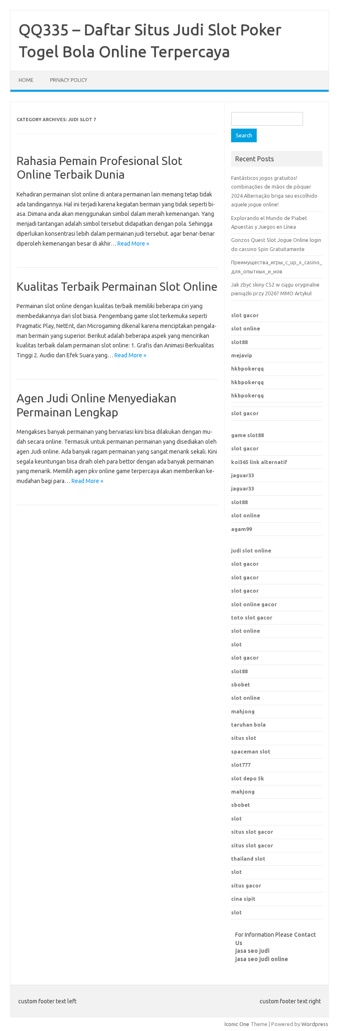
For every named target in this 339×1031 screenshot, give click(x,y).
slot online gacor (254, 604)
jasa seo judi (252, 950)
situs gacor (246, 885)
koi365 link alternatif (259, 462)
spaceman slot (250, 751)
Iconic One (236, 1024)
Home (26, 80)
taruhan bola (248, 724)
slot (236, 644)
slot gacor (245, 315)
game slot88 (247, 435)
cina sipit (243, 899)
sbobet (240, 805)
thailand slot (248, 858)
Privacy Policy (68, 80)
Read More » (133, 243)
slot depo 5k (247, 778)
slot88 (239, 342)
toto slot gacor (251, 617)
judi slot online (251, 550)
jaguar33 (242, 475)
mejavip (241, 355)
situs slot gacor (252, 832)
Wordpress (314, 1024)
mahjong (243, 791)
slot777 (241, 765)
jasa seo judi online (261, 959)
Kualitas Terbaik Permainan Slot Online (117, 286)
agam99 (241, 529)
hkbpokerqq (247, 368)
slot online (245, 328)
